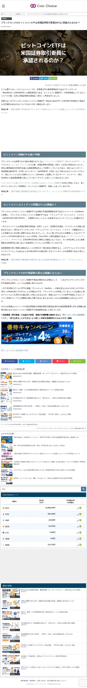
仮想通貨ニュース (6, 18)
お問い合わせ (41, 680)
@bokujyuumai (23, 89)
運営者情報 (24, 680)
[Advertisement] (43, 132)
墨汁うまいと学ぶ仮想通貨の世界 (14, 350)
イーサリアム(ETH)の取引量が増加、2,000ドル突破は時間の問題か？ (21, 424)
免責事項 (32, 680)
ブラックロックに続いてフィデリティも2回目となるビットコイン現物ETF (31, 183)
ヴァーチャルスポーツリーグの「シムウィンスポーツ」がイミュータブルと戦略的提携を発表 (60, 428)
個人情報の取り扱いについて (56, 680)
